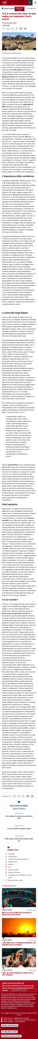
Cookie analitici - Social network (14, 1021)
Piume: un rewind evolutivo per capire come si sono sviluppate (17, 973)
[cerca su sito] (30, 2)
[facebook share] (16, 28)
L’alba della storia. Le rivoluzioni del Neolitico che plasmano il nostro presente (19, 943)
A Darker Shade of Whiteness (18, 859)
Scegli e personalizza (9, 1025)
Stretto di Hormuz (14, 872)
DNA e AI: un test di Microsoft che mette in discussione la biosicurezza (16, 913)
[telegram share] (12, 28)
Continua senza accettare (11, 1036)
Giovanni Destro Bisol (10, 23)
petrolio (10, 864)
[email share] (25, 28)
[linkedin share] (21, 28)
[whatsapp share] (8, 28)
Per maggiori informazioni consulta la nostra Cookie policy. (19, 1014)
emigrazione (12, 856)
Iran (9, 867)
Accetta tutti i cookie (9, 1032)
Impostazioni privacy (19, 991)
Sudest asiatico (13, 870)
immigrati (11, 854)
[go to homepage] (4, 2)
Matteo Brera (12, 862)
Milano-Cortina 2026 (15, 880)
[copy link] (3, 28)
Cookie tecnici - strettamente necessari (16, 1018)
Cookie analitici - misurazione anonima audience (19, 1020)
